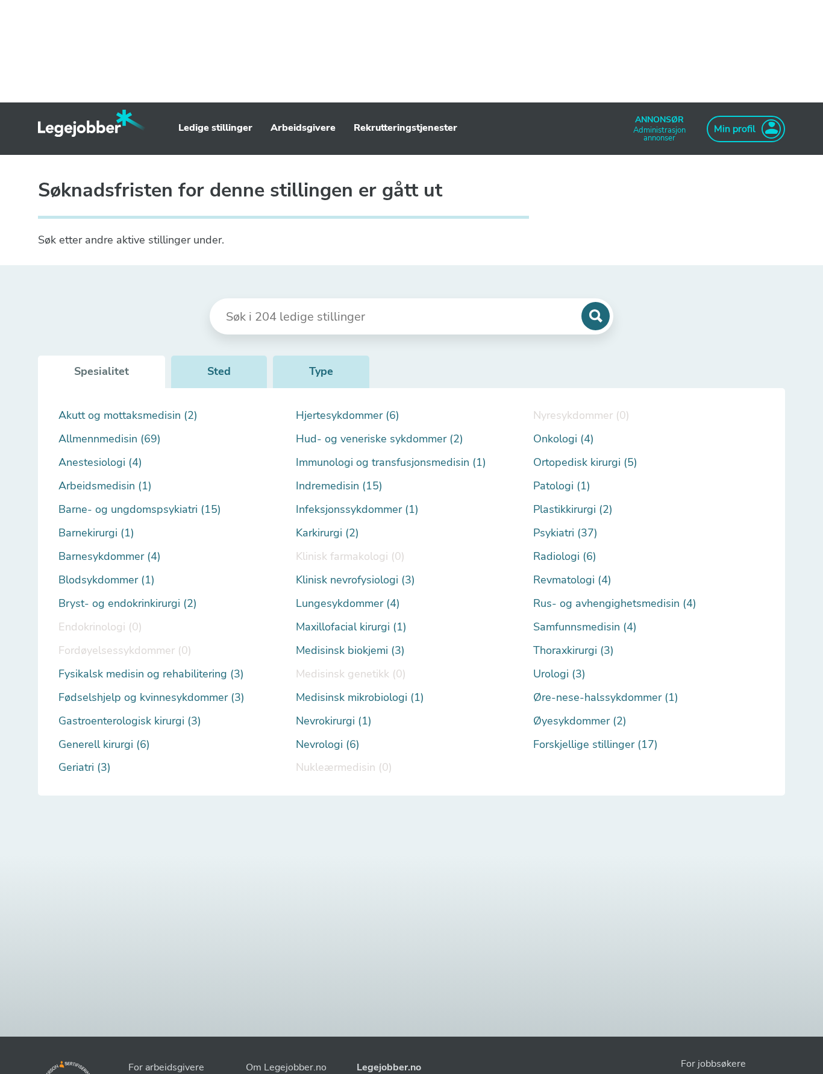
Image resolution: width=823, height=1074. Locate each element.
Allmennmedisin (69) (109, 439)
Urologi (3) (559, 674)
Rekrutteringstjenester (405, 127)
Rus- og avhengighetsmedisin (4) (614, 604)
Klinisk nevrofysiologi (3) (355, 580)
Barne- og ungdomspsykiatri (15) (139, 510)
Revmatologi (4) (572, 580)
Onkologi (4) (563, 439)
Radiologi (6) (564, 557)
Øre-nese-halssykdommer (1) (605, 698)
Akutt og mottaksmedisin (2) (128, 415)
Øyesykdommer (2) (580, 721)
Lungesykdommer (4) (348, 604)
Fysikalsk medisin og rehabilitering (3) (151, 674)
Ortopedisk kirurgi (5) (585, 462)
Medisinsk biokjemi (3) (350, 651)
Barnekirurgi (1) (96, 533)
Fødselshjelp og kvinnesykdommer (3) (151, 698)
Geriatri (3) (84, 767)
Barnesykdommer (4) (109, 557)
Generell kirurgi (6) (104, 745)
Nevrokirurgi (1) (334, 721)
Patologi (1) (561, 486)
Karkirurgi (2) (327, 533)
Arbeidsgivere (303, 127)
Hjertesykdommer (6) (347, 415)
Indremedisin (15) (339, 486)
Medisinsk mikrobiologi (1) (360, 698)
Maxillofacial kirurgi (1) (351, 627)
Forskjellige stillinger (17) (595, 745)
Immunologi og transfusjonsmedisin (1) (391, 462)
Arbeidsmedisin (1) (105, 486)
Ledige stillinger (215, 127)
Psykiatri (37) (565, 533)
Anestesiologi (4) (100, 462)
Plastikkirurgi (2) (573, 510)
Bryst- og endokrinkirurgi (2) (127, 604)
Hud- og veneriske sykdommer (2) (379, 439)
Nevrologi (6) (328, 745)
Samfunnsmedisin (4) (585, 627)
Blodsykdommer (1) (106, 580)
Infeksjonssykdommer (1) (357, 510)
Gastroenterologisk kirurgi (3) (129, 721)
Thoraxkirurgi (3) (573, 651)
